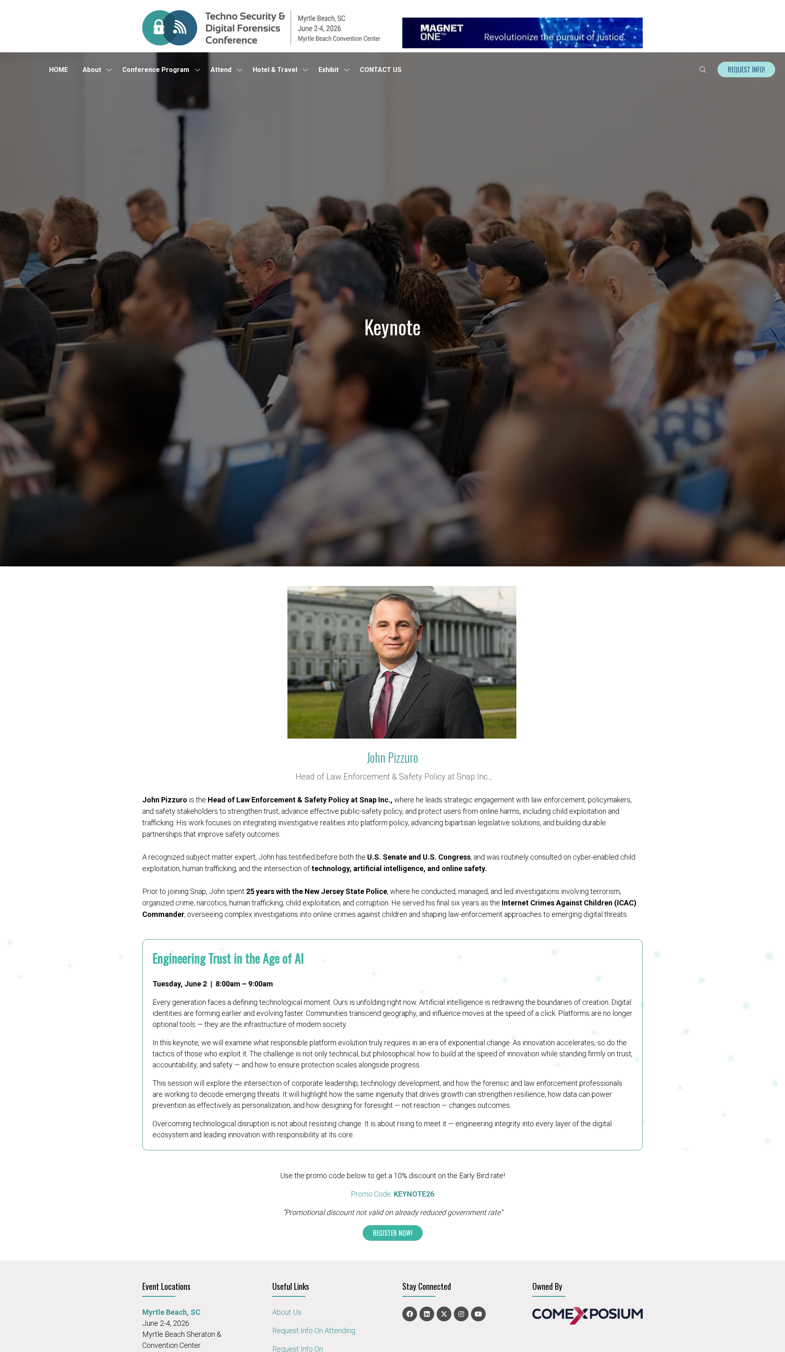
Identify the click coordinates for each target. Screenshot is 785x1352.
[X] (444, 1314)
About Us (286, 1312)
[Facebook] (409, 1314)
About (92, 70)
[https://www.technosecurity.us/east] (262, 42)
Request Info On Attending (313, 1330)
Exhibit (328, 70)
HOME (58, 70)
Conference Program (155, 70)
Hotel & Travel (275, 70)
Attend (221, 70)
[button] (703, 69)
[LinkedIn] (426, 1314)
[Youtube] (478, 1314)
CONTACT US (380, 70)
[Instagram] (461, 1314)
